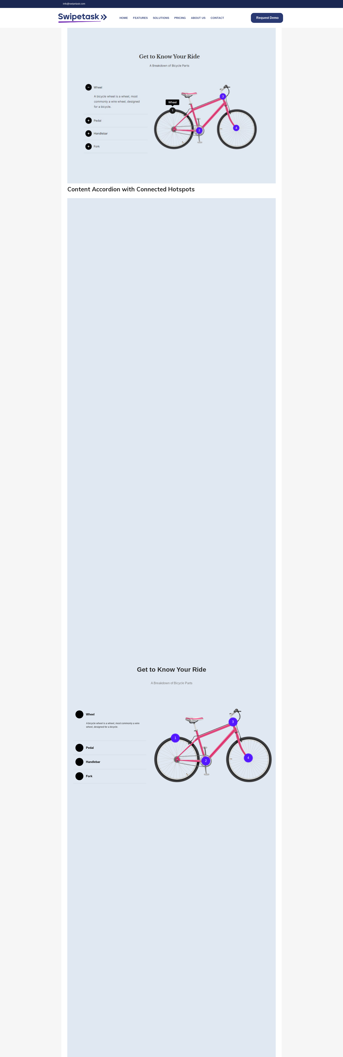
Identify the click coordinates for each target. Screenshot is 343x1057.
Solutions (161, 17)
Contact (217, 17)
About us (198, 17)
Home (123, 17)
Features (140, 17)
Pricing (180, 17)
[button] (109, 714)
